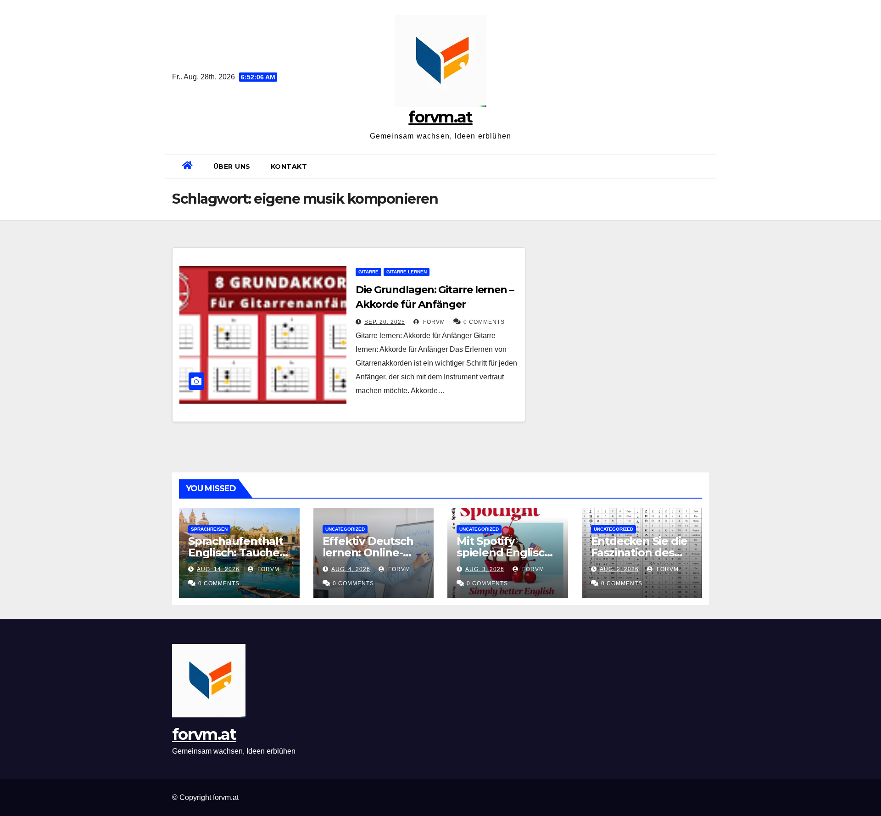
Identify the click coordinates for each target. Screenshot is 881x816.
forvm (433, 322)
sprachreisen (209, 529)
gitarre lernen (406, 271)
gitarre (368, 271)
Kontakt (289, 166)
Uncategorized (345, 529)
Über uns (232, 166)
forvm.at (440, 117)
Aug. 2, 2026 (619, 569)
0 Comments (484, 322)
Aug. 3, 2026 (484, 569)
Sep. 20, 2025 (384, 322)
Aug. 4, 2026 (350, 569)
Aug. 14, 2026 (218, 569)
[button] (705, 166)
